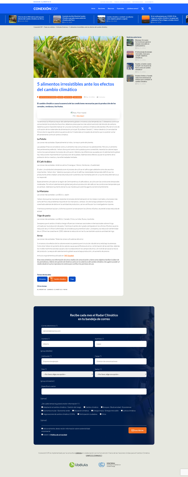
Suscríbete (149, 2)
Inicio (93, 8)
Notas (60, 97)
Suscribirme (139, 430)
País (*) (44, 369)
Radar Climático (42, 2)
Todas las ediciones (122, 2)
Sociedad (77, 97)
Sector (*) (98, 369)
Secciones (101, 8)
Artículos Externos (48, 97)
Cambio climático (60, 279)
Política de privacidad (58, 435)
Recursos (111, 8)
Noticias (68, 97)
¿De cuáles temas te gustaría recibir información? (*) (60, 404)
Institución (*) (46, 356)
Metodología (138, 2)
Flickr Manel (80, 116)
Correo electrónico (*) (49, 326)
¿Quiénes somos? (132, 8)
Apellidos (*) (99, 339)
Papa (72, 279)
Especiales (120, 8)
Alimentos (42, 279)
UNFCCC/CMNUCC (94, 455)
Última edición (106, 2)
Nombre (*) (45, 339)
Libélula (79, 453)
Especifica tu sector (48, 386)
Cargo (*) (98, 356)
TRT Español (69, 255)
